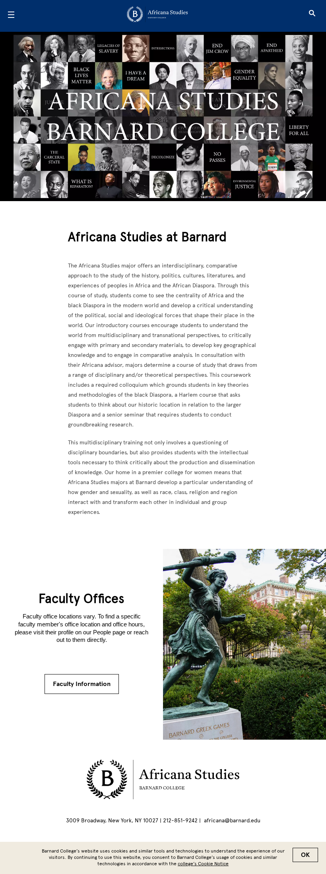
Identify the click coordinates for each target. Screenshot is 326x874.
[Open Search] (312, 16)
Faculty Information (82, 684)
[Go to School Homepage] (160, 15)
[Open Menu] (11, 16)
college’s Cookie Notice (203, 863)
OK (305, 855)
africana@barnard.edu (232, 820)
